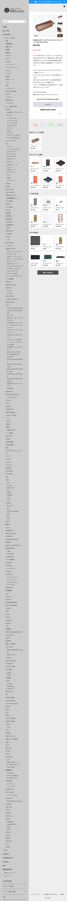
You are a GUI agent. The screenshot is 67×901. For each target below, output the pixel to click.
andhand (8, 813)
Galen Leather (10, 192)
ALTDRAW (10, 388)
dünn (7, 712)
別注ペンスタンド (11, 654)
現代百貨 (8, 542)
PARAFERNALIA (10, 548)
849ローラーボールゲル (14, 256)
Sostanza (8, 503)
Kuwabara (9, 620)
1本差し (9, 178)
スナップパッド (11, 584)
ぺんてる (8, 400)
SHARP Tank (10, 789)
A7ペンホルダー (11, 154)
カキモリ (8, 724)
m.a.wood (9, 841)
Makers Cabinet (11, 533)
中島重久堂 (9, 219)
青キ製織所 (9, 590)
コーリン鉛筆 (9, 433)
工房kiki (8, 424)
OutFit (9, 130)
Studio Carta (10, 635)
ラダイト (8, 305)
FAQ (4, 865)
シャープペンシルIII (12, 123)
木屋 (7, 448)
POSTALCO (9, 574)
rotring (8, 236)
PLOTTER (9, 436)
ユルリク (8, 527)
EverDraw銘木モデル (13, 354)
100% (7, 611)
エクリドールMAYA (12, 273)
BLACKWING (9, 242)
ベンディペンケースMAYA (14, 339)
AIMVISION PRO (12, 824)
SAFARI (9, 492)
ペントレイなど (10, 103)
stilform (8, 617)
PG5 (8, 760)
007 (8, 509)
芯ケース (8, 58)
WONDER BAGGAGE (12, 539)
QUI (7, 143)
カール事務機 (9, 279)
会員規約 (62, 894)
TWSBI (8, 228)
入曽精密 (8, 678)
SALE (5, 850)
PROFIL (9, 675)
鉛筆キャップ (9, 46)
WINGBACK (9, 530)
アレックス (8, 462)
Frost (8, 727)
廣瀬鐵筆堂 (9, 770)
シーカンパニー (10, 245)
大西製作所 (9, 216)
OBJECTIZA (9, 663)
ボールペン (9, 73)
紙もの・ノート (9, 79)
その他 (7, 94)
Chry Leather (10, 792)
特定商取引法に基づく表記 (50, 894)
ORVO (9, 829)
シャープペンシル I (12, 118)
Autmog (8, 183)
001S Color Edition (13, 511)
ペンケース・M (11, 786)
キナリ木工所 (9, 647)
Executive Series (12, 778)
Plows (7, 730)
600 (8, 239)
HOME (5, 27)
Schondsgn (9, 471)
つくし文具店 (9, 207)
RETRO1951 (9, 536)
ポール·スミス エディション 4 (15, 266)
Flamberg (9, 565)
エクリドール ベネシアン (13, 268)
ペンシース (10, 146)
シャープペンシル (10, 64)
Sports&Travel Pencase (14, 801)
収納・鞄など (9, 100)
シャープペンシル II (12, 120)
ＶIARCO (8, 204)
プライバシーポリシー (36, 894)
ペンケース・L (10, 784)
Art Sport (10, 293)
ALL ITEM (6, 30)
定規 (7, 85)
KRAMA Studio (10, 302)
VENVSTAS (9, 231)
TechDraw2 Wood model (15, 308)
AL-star (9, 485)
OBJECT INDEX (10, 721)
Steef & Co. (9, 691)
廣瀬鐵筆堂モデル (12, 198)
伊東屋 (7, 427)
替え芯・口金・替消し (11, 91)
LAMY (7, 480)
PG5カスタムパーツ (12, 762)
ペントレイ (10, 167)
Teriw (7, 745)
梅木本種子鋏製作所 (11, 602)
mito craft (9, 807)
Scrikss (8, 835)
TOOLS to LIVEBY (11, 415)
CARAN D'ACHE (10, 248)
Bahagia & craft (10, 195)
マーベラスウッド (10, 568)
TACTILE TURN (10, 666)
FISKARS (8, 468)
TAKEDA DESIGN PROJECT (14, 632)
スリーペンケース (11, 579)
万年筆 (7, 76)
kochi (7, 754)
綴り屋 (7, 186)
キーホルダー (9, 97)
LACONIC (8, 804)
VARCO (8, 638)
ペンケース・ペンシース (12, 67)
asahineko (9, 562)
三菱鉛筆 (8, 629)
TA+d (7, 418)
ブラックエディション (12, 271)
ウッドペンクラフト (11, 140)
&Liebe (8, 706)
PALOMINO (9, 222)
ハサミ (7, 82)
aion (8, 483)
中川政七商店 (9, 445)
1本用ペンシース (11, 169)
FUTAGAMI (9, 474)
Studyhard (9, 798)
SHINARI (8, 733)
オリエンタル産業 (10, 718)
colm (7, 626)
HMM (7, 742)
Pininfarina (9, 816)
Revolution (10, 553)
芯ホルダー (9, 55)
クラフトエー (9, 115)
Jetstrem (9, 495)
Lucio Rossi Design (12, 703)
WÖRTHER (9, 669)
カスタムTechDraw (12, 775)
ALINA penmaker (11, 660)
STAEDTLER (9, 409)
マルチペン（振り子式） (13, 137)
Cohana (8, 210)
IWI (7, 694)
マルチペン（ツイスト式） (13, 135)
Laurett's (8, 657)
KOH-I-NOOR (10, 296)
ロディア (8, 456)
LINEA (9, 551)
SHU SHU (9, 406)
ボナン (7, 844)
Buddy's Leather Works (13, 545)
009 (8, 516)
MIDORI (8, 439)
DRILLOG (8, 282)
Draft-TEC (10, 688)
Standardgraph (10, 412)
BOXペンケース (11, 159)
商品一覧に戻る (48, 272)
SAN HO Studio (10, 736)
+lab (7, 477)
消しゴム (8, 70)
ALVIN (7, 681)
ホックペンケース (11, 151)
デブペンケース (11, 180)
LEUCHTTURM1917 (11, 605)
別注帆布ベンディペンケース (15, 112)
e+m (7, 593)
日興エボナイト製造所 (12, 739)
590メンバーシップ (9, 872)
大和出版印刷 (9, 442)
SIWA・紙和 (9, 781)
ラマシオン (8, 596)
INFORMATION (8, 858)
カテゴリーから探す (9, 38)
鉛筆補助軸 (9, 44)
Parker (8, 715)
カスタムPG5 (10, 773)
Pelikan (8, 847)
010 (8, 518)
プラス (7, 403)
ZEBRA (8, 838)
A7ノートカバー (11, 172)
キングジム (9, 465)
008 (8, 513)
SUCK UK (8, 599)
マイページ (7, 876)
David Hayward (10, 700)
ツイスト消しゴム (11, 125)
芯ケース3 (10, 315)
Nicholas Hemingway (12, 394)
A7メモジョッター (12, 156)
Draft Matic (10, 686)
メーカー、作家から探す (10, 106)
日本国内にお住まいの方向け (48, 109)
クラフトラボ (9, 506)
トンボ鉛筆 (9, 234)
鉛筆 (7, 41)
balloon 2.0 (10, 487)
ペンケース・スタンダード (14, 149)
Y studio (8, 421)
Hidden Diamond (12, 299)
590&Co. (8, 109)
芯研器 (7, 61)
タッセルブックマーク (13, 582)
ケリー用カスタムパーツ (13, 764)
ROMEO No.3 (11, 430)
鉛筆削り (8, 52)
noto (8, 500)
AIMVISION (10, 822)
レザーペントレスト (12, 795)
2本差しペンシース (12, 164)
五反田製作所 (9, 225)
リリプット (9, 291)
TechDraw (10, 357)
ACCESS (6, 861)
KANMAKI (8, 641)
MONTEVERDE (10, 697)
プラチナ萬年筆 (10, 559)
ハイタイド (8, 459)
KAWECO (8, 288)
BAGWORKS (9, 587)
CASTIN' (8, 623)
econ (8, 497)
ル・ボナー (8, 175)
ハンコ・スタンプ (10, 88)
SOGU (7, 521)
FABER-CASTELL (11, 285)
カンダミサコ (9, 162)
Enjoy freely (11, 767)
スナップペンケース (12, 577)
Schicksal (9, 748)
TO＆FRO (8, 608)
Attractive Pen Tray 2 (14, 352)
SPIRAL (9, 672)
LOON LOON (9, 556)
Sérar (8, 826)
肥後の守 (8, 524)
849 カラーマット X (12, 263)
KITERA (8, 751)
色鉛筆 (7, 49)
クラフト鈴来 (9, 201)
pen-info (8, 832)
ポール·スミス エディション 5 (15, 276)
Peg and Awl (10, 189)
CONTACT (6, 854)
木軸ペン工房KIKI (11, 644)
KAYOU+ (8, 819)
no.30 (7, 614)
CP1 (8, 490)
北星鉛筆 (8, 213)
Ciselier (8, 810)
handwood (9, 757)
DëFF (7, 709)
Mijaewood (9, 391)
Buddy (9, 571)
